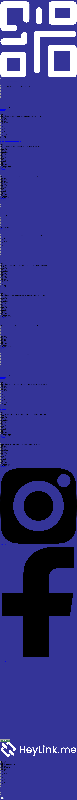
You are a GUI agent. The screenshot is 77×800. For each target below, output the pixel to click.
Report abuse (3, 738)
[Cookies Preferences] (2, 798)
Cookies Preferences (5, 740)
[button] (38, 702)
